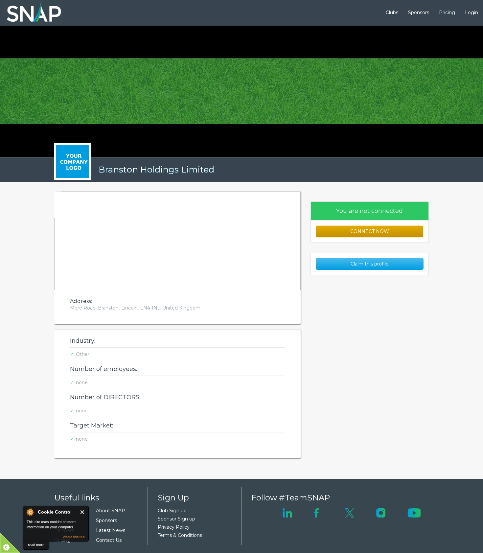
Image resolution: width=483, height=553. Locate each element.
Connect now (369, 231)
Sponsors (418, 12)
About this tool (74, 537)
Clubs (392, 12)
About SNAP (110, 511)
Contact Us (109, 540)
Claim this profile (370, 264)
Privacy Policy (174, 527)
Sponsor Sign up (176, 519)
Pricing (447, 12)
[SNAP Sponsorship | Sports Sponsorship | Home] (29, 13)
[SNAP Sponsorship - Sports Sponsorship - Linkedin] (287, 512)
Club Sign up (172, 511)
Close (82, 512)
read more (36, 545)
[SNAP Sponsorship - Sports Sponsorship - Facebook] (316, 512)
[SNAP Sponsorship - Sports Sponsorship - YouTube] (414, 512)
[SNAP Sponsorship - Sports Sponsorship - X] (349, 512)
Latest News (110, 530)
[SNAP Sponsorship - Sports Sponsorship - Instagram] (380, 512)
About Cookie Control (29, 512)
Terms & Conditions (180, 535)
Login (471, 12)
